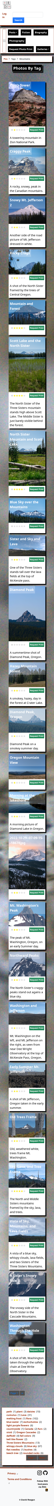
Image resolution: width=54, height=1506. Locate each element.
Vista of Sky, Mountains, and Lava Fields (23, 1226)
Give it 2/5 (17, 130)
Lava (23, 1415)
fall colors (25, 1435)
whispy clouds (14, 1446)
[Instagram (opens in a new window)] (39, 1473)
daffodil (10, 1435)
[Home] (7, 5)
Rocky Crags (20, 253)
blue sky (32, 1446)
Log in (4, 15)
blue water (12, 1422)
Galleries (42, 49)
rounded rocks (31, 1453)
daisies (31, 1411)
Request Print (36, 129)
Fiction (26, 32)
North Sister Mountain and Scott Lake (26, 439)
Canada (29, 1428)
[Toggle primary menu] (4, 41)
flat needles (13, 1449)
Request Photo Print (20, 49)
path (9, 1411)
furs (40, 1428)
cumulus (11, 1415)
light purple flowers (17, 1425)
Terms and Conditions (19, 1479)
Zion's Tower (20, 85)
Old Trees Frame (23, 1117)
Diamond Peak (22, 589)
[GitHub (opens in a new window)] (45, 1473)
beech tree (12, 1453)
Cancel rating (12, 130)
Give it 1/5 (14, 130)
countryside (13, 1428)
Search (18, 20)
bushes (28, 1449)
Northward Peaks (24, 955)
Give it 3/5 (19, 130)
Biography (41, 32)
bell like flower (14, 1439)
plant (19, 1411)
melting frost (14, 1418)
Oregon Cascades (26, 1432)
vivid (9, 1432)
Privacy (11, 1473)
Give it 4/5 (22, 130)
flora (29, 1418)
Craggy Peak (20, 151)
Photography (16, 40)
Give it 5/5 (24, 130)
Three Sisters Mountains (20, 1442)
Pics (5, 59)
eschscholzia (30, 1422)
